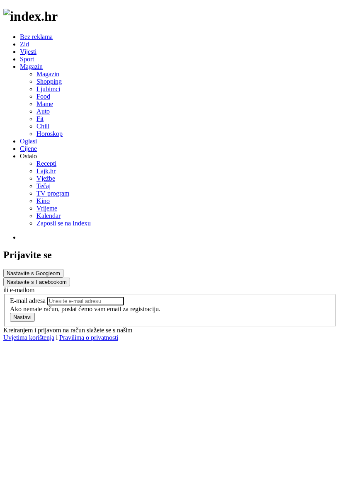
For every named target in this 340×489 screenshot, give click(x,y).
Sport (27, 59)
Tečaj (43, 185)
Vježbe (45, 178)
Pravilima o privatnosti (88, 337)
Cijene (28, 148)
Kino (43, 200)
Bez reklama (36, 36)
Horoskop (49, 133)
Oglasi (28, 141)
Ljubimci (48, 88)
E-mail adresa (28, 300)
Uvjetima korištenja (28, 337)
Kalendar (48, 215)
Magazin (31, 66)
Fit (40, 118)
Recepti (46, 163)
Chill (42, 126)
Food (43, 96)
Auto (43, 111)
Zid (24, 44)
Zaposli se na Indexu (63, 223)
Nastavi (22, 317)
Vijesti (28, 51)
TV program (52, 193)
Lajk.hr (46, 170)
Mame (44, 103)
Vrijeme (46, 208)
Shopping (49, 81)
